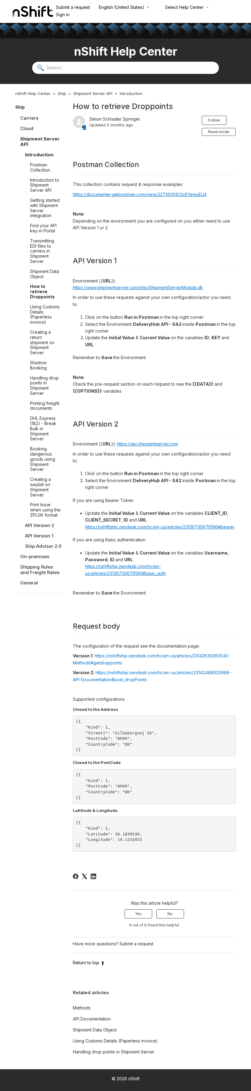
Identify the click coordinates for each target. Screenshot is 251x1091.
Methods (82, 1007)
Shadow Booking (38, 365)
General (29, 583)
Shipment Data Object (44, 274)
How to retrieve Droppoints (42, 291)
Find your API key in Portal (43, 228)
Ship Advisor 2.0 (43, 546)
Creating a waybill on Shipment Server (40, 487)
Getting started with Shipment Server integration (45, 208)
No (170, 913)
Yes (138, 913)
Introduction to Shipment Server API (44, 185)
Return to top (86, 962)
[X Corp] (84, 876)
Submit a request (73, 7)
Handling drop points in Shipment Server (44, 385)
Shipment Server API (92, 93)
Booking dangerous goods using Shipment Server (42, 459)
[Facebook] (75, 876)
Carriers (29, 118)
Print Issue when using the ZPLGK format (45, 510)
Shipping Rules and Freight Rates (39, 569)
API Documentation (92, 1018)
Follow (214, 120)
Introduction (131, 93)
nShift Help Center (33, 93)
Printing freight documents (44, 406)
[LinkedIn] (93, 876)
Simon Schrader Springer (114, 119)
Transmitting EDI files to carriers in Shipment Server (42, 251)
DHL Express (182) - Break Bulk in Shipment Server (43, 428)
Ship (62, 93)
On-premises (34, 556)
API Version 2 (39, 525)
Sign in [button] (62, 14)
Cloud (26, 128)
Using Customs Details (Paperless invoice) (45, 314)
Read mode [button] (218, 131)
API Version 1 (39, 536)
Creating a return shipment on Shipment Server (42, 342)
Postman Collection (40, 167)
